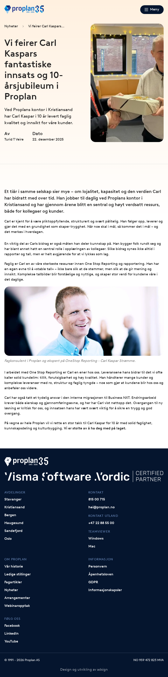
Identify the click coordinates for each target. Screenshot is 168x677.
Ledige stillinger (17, 574)
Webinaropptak (17, 606)
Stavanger (12, 499)
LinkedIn (11, 633)
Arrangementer (17, 598)
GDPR (93, 582)
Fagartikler (13, 582)
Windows (95, 538)
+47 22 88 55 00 (101, 523)
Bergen (10, 515)
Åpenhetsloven (100, 574)
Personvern (97, 566)
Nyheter (11, 26)
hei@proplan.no (101, 507)
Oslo (8, 538)
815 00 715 (96, 499)
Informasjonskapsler (105, 590)
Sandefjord (13, 531)
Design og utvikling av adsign (84, 669)
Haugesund (13, 523)
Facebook (12, 625)
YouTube (11, 641)
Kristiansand (14, 507)
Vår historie (13, 566)
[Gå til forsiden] (24, 9)
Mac (91, 546)
